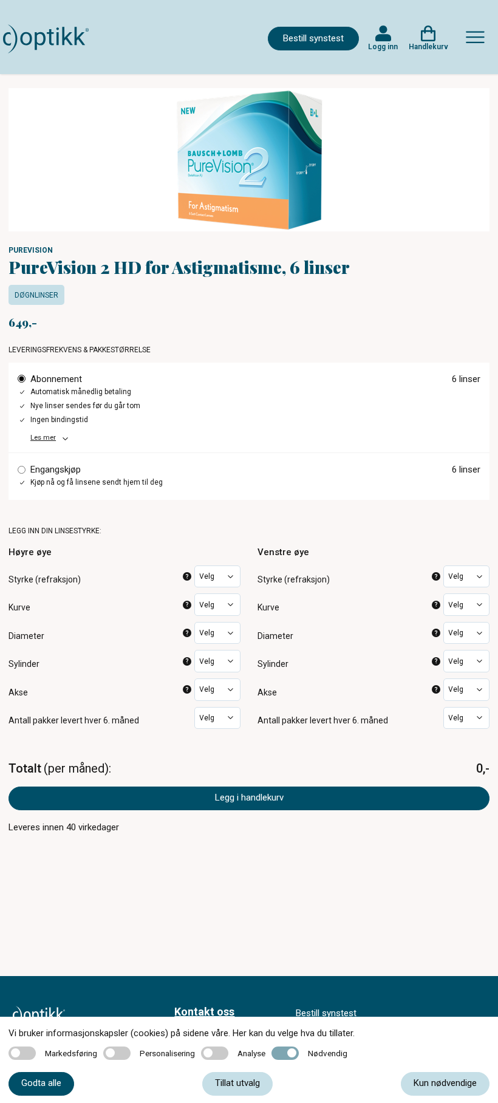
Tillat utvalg (237, 1082)
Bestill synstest (313, 38)
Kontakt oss (204, 1011)
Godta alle (41, 1082)
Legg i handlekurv (249, 797)
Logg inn (383, 47)
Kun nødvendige (445, 1082)
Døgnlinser (36, 295)
